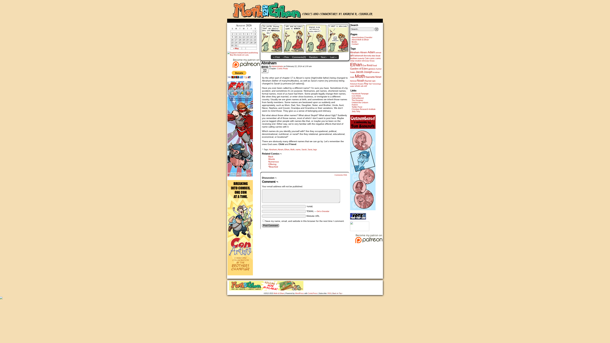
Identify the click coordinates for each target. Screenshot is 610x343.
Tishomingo (376, 84)
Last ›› (333, 57)
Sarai (310, 149)
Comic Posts (282, 68)
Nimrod (353, 81)
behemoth (358, 55)
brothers (354, 58)
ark (352, 55)
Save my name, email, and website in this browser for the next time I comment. (304, 221)
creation (358, 61)
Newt (378, 76)
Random (313, 57)
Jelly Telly (356, 111)
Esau (372, 61)
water (352, 86)
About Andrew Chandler (362, 37)
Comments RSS (341, 175)
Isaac (352, 72)
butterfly (361, 58)
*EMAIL (317, 211)
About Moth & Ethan (360, 40)
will (365, 86)
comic (372, 58)
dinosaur (366, 61)
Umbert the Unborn (360, 102)
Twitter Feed (357, 107)
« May (236, 48)
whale (357, 86)
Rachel (368, 81)
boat (378, 55)
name (298, 149)
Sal (370, 84)
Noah (360, 80)
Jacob (359, 72)
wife (362, 86)
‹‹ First (276, 57)
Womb (271, 159)
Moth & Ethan (305, 10)
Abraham (273, 149)
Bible (373, 56)
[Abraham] (304, 52)
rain (374, 81)
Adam (371, 52)
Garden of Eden (359, 68)
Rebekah (353, 84)
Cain (367, 58)
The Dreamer (357, 100)
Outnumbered (358, 98)
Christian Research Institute (364, 109)
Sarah (304, 149)
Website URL (313, 216)
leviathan (376, 72)
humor (379, 69)
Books (354, 42)
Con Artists (356, 96)
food (375, 65)
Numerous (273, 161)
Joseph (368, 72)
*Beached (273, 166)
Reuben (361, 84)
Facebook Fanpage (360, 94)
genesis (372, 69)
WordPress (299, 293)
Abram (280, 149)
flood (369, 65)
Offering (272, 164)
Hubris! (355, 105)
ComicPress (312, 293)
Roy (366, 83)
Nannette (370, 77)
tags (315, 149)
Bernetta (367, 56)
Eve (364, 65)
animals (378, 53)
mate (352, 77)
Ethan (286, 149)
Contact (355, 44)
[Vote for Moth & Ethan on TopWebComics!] (358, 219)
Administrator (277, 66)
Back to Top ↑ (337, 293)
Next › (324, 57)
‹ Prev (286, 57)
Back (270, 156)
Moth (292, 149)
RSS (329, 293)
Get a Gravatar (323, 211)
